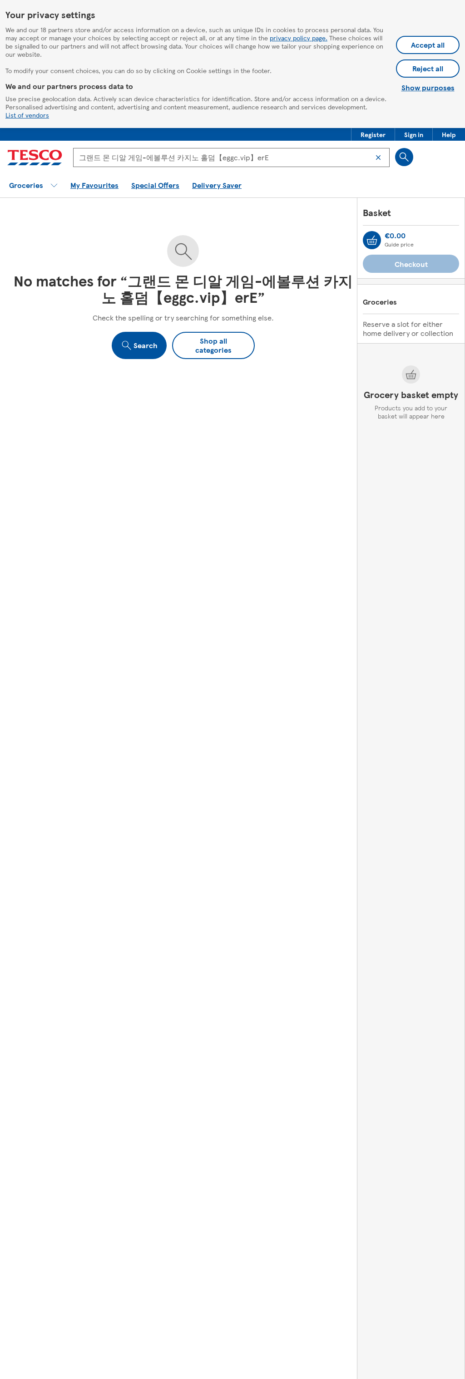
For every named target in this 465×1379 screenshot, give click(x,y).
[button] (373, 134)
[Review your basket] (372, 240)
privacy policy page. (298, 37)
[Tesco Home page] (34, 157)
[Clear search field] (378, 157)
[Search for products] (404, 157)
